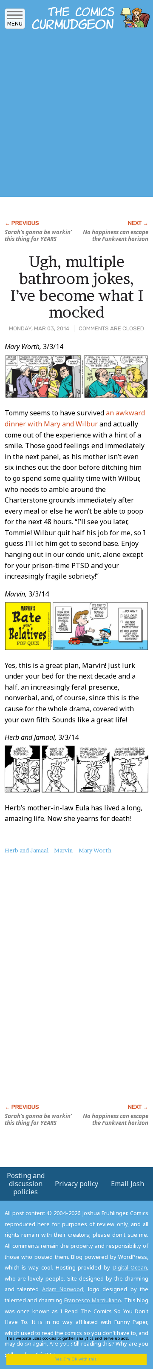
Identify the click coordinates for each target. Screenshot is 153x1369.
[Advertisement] (76, 116)
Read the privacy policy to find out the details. (73, 1341)
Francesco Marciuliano (92, 1300)
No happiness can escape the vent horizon (115, 235)
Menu (15, 23)
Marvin (63, 850)
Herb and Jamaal (26, 850)
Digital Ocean (130, 1267)
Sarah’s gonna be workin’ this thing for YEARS (38, 235)
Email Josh (127, 1183)
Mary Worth (95, 850)
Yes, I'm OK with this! (76, 1359)
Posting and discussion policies (26, 1183)
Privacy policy (76, 1183)
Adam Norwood (63, 1289)
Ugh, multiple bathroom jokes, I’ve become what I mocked (76, 286)
